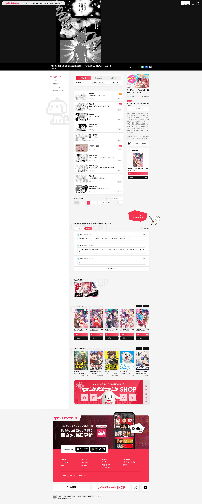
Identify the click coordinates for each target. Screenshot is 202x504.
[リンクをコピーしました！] (150, 67)
